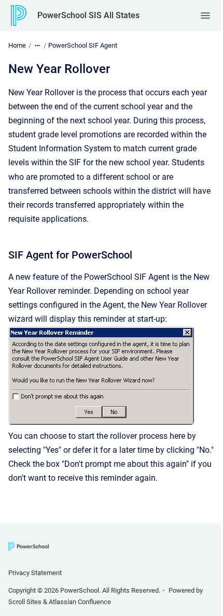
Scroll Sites (24, 602)
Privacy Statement (35, 573)
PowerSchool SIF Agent (82, 45)
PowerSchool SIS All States (88, 15)
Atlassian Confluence (80, 602)
